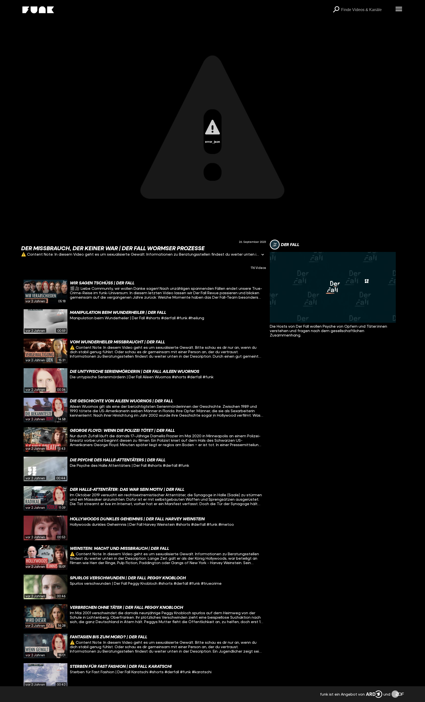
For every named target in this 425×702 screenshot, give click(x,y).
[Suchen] (336, 10)
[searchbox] (366, 10)
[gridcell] (143, 292)
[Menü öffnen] (399, 9)
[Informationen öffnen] (262, 255)
